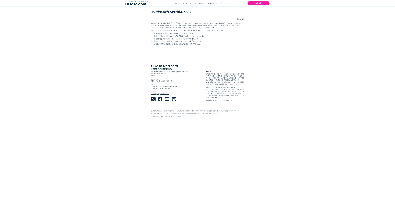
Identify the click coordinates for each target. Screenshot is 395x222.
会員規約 (180, 117)
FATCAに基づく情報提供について (174, 114)
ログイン (232, 3)
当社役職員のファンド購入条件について (163, 117)
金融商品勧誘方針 (169, 111)
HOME (177, 3)
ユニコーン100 (187, 3)
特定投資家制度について (193, 114)
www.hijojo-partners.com (160, 94)
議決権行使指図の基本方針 (211, 114)
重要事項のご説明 (156, 111)
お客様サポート (212, 3)
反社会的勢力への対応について (229, 111)
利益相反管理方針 (212, 111)
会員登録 (258, 3)
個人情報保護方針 (156, 114)
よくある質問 (199, 3)
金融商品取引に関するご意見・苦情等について (191, 111)
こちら (221, 100)
